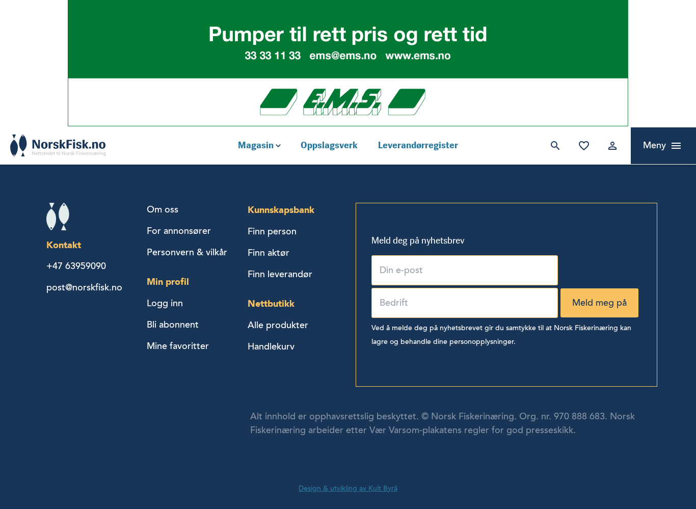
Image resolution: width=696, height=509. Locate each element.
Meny (654, 145)
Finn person (272, 231)
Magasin (256, 145)
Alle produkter (278, 325)
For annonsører (179, 230)
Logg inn (610, 145)
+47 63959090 (76, 266)
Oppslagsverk (329, 145)
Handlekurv (271, 346)
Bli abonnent (173, 324)
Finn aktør (268, 252)
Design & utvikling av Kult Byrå (348, 488)
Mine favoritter (582, 145)
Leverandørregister (418, 145)
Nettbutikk (271, 303)
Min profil (168, 281)
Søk (553, 145)
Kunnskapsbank (281, 209)
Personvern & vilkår (187, 252)
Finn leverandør (280, 274)
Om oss (162, 209)
